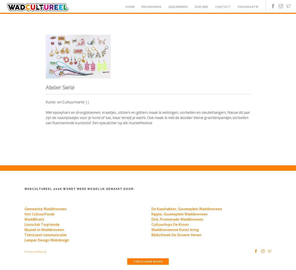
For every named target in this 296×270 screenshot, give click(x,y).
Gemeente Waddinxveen (45, 209)
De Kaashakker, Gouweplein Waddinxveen (186, 209)
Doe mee (201, 6)
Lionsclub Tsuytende (42, 224)
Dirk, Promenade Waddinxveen (177, 219)
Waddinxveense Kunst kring (175, 229)
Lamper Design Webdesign (46, 240)
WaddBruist (34, 219)
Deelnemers (178, 6)
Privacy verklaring (35, 252)
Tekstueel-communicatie (45, 235)
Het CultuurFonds (39, 214)
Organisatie (248, 6)
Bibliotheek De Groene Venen (176, 235)
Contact (223, 6)
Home (130, 6)
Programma (151, 6)
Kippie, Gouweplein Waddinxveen (179, 214)
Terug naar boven (148, 261)
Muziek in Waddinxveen (44, 229)
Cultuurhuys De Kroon (170, 224)
